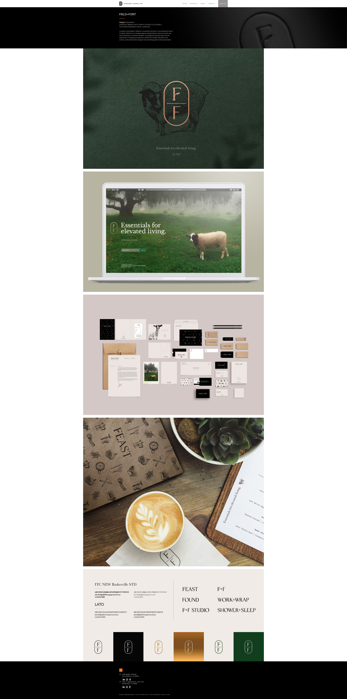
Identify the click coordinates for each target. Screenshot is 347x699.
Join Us (223, 3)
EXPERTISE (194, 3)
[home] (131, 4)
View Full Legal (165, 694)
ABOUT (202, 3)
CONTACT (211, 3)
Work (185, 3)
